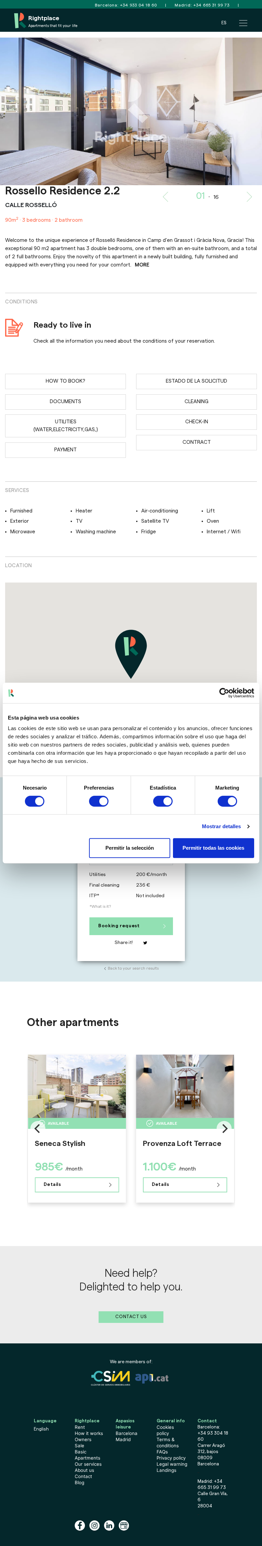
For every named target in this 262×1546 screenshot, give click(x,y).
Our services (88, 1464)
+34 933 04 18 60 (138, 5)
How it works (89, 1433)
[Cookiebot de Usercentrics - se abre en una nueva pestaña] (224, 693)
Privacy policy (171, 1458)
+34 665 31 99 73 (211, 5)
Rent (80, 1427)
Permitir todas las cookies (213, 848)
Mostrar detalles (221, 826)
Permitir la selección (129, 848)
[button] (65, 111)
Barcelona (126, 1433)
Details (52, 1184)
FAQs (162, 1451)
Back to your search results (133, 968)
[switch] (98, 801)
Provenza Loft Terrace (182, 1143)
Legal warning (172, 1464)
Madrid (123, 1439)
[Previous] (37, 1128)
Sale (79, 1445)
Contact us (130, 1316)
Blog (79, 1482)
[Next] (224, 1128)
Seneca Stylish (60, 1143)
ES (223, 22)
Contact (83, 1476)
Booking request (119, 926)
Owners (83, 1439)
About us (84, 1470)
